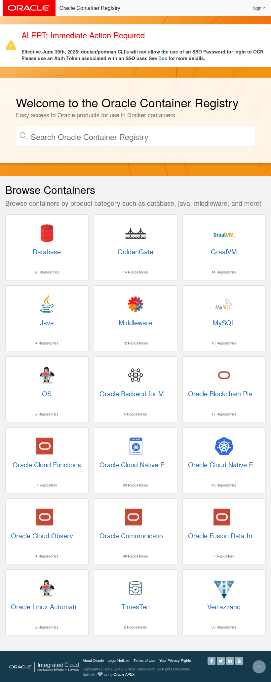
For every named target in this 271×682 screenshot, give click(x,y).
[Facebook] (211, 660)
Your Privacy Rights (175, 660)
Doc (162, 58)
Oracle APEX (124, 674)
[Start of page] (259, 666)
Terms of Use (144, 660)
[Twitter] (221, 660)
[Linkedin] (230, 660)
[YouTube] (239, 660)
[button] (259, 8)
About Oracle (93, 660)
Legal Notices (119, 660)
